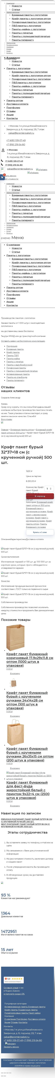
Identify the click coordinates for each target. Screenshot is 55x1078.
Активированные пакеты (18, 374)
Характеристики (18, 539)
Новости (17, 6)
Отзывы (10, 111)
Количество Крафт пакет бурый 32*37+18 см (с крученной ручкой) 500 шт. (35, 489)
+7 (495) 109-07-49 (15, 140)
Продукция (11, 346)
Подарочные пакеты (16, 368)
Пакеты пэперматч (23, 40)
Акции (10, 114)
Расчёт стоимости (9, 179)
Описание (6, 539)
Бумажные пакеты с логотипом (30, 15)
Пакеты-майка (13, 358)
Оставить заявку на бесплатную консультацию (23, 341)
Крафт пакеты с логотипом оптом (31, 18)
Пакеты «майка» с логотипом (28, 29)
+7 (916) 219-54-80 (15, 144)
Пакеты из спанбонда (16, 377)
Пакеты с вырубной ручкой (19, 365)
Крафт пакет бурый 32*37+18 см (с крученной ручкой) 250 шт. (26, 820)
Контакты (9, 53)
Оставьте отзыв (11, 988)
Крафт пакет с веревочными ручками (39, 514)
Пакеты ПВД (12, 355)
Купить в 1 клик (40, 532)
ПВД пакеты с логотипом (26, 25)
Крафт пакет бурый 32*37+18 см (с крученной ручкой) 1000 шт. (25, 825)
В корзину (15, 673)
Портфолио (13, 107)
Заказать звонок (8, 176)
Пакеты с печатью (14, 361)
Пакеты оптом (14, 100)
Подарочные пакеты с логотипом (31, 22)
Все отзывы (6, 419)
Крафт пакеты (12, 352)
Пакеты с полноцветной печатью (31, 36)
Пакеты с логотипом (12, 12)
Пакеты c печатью (22, 33)
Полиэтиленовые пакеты (16, 1013)
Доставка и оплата (17, 104)
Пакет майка (34, 1013)
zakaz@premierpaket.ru (21, 133)
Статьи (16, 65)
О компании (10, 183)
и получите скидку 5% (14, 994)
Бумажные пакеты (15, 349)
